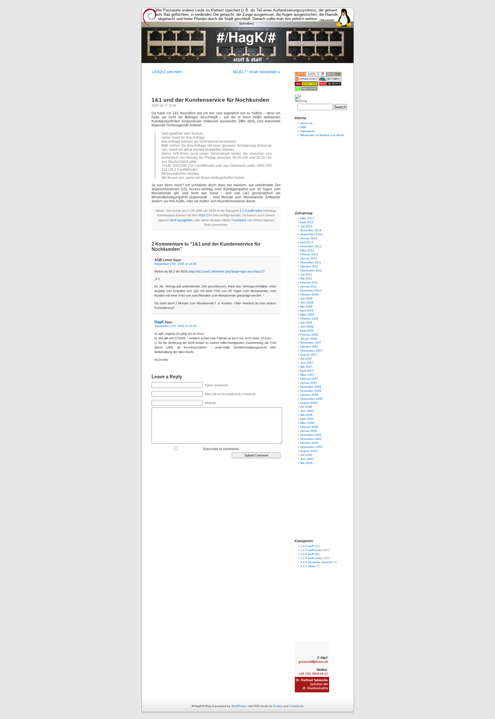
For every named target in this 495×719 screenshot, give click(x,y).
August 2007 (308, 354)
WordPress (238, 706)
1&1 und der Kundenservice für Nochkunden (210, 100)
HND (303, 127)
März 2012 (307, 250)
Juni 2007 (306, 362)
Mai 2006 (306, 414)
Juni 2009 (306, 302)
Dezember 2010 (310, 290)
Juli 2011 (306, 274)
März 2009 (307, 314)
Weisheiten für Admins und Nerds (322, 135)
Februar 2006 (309, 426)
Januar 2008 (308, 338)
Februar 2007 (309, 378)
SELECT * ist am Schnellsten (255, 72)
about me (306, 123)
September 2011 (311, 270)
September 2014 (311, 234)
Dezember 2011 (310, 262)
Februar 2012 (309, 254)
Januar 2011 (308, 286)
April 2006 (306, 418)
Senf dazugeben (181, 220)
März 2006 (307, 422)
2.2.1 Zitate (307, 566)
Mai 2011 (306, 278)
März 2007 (307, 374)
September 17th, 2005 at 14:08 (175, 263)
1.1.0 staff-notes (251, 210)
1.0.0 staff (307, 546)
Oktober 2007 (309, 346)
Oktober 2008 (309, 318)
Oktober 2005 (309, 442)
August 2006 (308, 402)
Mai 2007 (306, 366)
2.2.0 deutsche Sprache (316, 562)
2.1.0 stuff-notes (311, 558)
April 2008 (306, 330)
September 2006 (311, 398)
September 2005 (311, 446)
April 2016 (306, 222)
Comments (296, 706)
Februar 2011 (309, 282)
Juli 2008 (306, 322)
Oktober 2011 (309, 266)
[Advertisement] (247, 65)
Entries (277, 706)
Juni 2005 (306, 459)
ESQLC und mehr (168, 72)
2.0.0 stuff (307, 554)
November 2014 (310, 230)
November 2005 (310, 438)
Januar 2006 (308, 430)
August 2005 (308, 450)
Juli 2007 (306, 358)
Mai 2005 (306, 463)
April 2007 (306, 370)
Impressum (307, 131)
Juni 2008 (306, 326)
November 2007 (310, 342)
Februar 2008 (309, 334)
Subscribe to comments (221, 449)
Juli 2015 (306, 226)
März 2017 (307, 218)
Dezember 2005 (310, 434)
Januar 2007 (308, 382)
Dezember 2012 (310, 246)
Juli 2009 (306, 298)
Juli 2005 (306, 455)
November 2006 (310, 390)
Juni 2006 (306, 410)
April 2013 (306, 242)
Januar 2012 (308, 258)
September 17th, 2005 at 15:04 (175, 326)
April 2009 (306, 310)
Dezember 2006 (310, 386)
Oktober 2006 (309, 394)
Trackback (238, 220)
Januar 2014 (308, 238)
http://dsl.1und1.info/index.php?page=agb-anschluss (225, 271)
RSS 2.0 (204, 215)
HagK (159, 322)
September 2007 (311, 350)
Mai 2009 (306, 306)
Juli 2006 (306, 406)
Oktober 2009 (309, 294)
